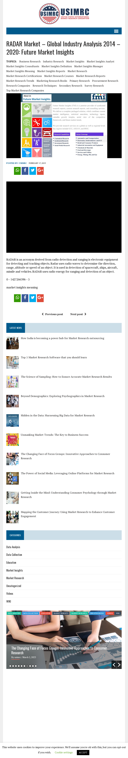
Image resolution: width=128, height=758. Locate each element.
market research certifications (24, 76)
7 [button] (27, 666)
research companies (18, 85)
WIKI (8, 601)
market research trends (20, 80)
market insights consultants (22, 66)
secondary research (70, 85)
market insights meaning (20, 71)
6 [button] (24, 666)
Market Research (15, 578)
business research (29, 61)
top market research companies (25, 90)
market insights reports (51, 71)
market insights (75, 61)
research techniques (45, 85)
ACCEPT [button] (83, 752)
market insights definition (57, 66)
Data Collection (14, 555)
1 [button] (10, 666)
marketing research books (52, 80)
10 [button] (36, 666)
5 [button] (21, 666)
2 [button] (13, 666)
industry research (53, 61)
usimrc (23, 163)
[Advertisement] (34, 697)
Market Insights (14, 570)
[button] (114, 665)
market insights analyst (100, 61)
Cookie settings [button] (64, 752)
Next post (76, 314)
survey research (94, 85)
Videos (9, 594)
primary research (80, 80)
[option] (64, 640)
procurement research (105, 80)
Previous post (54, 314)
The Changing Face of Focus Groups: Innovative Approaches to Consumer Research (59, 650)
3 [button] (16, 666)
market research (77, 71)
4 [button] (19, 666)
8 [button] (30, 666)
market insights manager (88, 66)
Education (11, 562)
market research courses (59, 76)
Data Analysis (13, 547)
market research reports (90, 76)
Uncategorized (13, 586)
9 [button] (33, 666)
